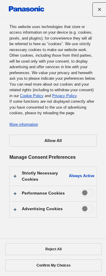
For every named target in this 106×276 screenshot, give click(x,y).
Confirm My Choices (54, 265)
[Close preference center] (99, 9)
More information (23, 124)
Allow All (53, 140)
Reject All (53, 249)
